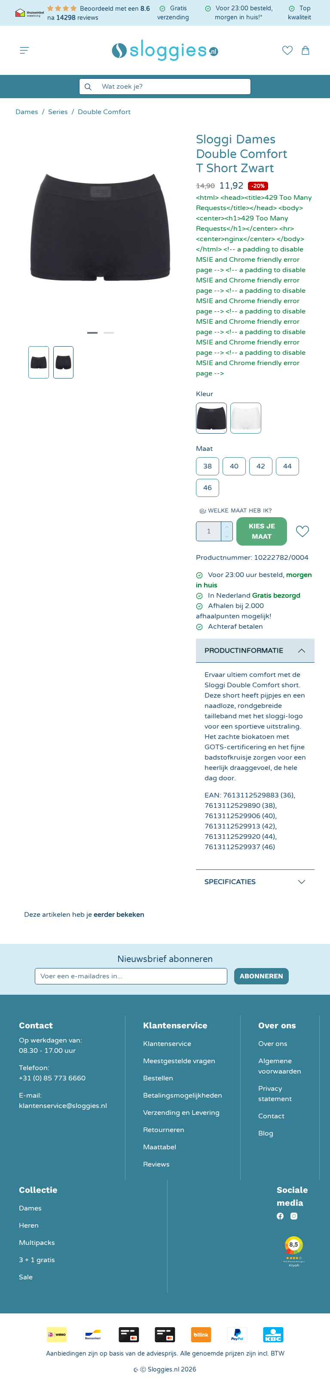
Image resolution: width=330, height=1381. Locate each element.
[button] (24, 50)
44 (287, 466)
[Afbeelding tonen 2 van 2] (109, 333)
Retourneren (163, 1130)
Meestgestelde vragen (179, 1061)
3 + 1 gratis (37, 1260)
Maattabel (159, 1147)
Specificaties (230, 882)
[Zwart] (211, 418)
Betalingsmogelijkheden (182, 1095)
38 (207, 466)
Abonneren (261, 976)
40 (234, 466)
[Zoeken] (88, 86)
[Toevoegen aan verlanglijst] (302, 531)
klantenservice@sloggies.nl (63, 1106)
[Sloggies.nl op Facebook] (280, 1216)
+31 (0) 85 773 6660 (52, 1078)
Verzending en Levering (181, 1112)
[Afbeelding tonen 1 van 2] (92, 333)
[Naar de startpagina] (165, 50)
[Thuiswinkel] (29, 13)
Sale (26, 1277)
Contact (271, 1116)
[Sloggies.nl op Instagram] (293, 1216)
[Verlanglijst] (287, 50)
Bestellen (158, 1078)
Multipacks (37, 1242)
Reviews (156, 1164)
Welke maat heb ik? (239, 510)
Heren (29, 1225)
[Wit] (246, 418)
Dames (30, 1208)
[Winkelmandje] (305, 50)
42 (261, 466)
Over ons (272, 1044)
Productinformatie (244, 650)
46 (207, 488)
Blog (265, 1133)
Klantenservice (167, 1044)
